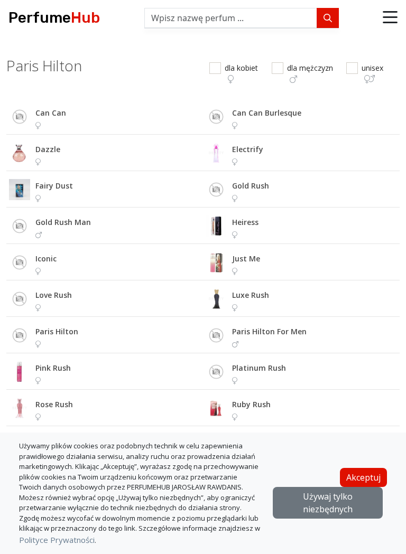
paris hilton (56, 331)
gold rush (250, 186)
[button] (390, 18)
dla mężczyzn (310, 68)
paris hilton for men (269, 331)
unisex (372, 68)
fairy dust (54, 186)
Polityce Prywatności (57, 539)
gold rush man (63, 222)
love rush (53, 295)
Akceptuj (363, 477)
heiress (245, 222)
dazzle (47, 149)
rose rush (54, 404)
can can (50, 113)
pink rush (53, 368)
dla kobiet (241, 68)
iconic (46, 258)
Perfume (54, 17)
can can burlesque (266, 113)
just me (246, 258)
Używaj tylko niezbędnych (328, 503)
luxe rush (250, 295)
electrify (247, 149)
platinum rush (259, 368)
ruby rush (251, 404)
